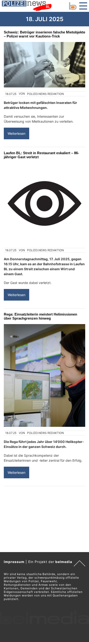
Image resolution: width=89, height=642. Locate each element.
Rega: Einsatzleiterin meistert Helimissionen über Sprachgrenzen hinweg (40, 316)
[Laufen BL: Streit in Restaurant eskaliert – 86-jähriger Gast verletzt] (44, 203)
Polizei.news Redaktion (45, 94)
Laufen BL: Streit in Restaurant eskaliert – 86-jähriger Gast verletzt (41, 155)
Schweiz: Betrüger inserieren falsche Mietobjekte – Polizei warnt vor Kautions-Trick (44, 34)
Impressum (14, 562)
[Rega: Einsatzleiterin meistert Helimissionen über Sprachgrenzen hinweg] (44, 375)
